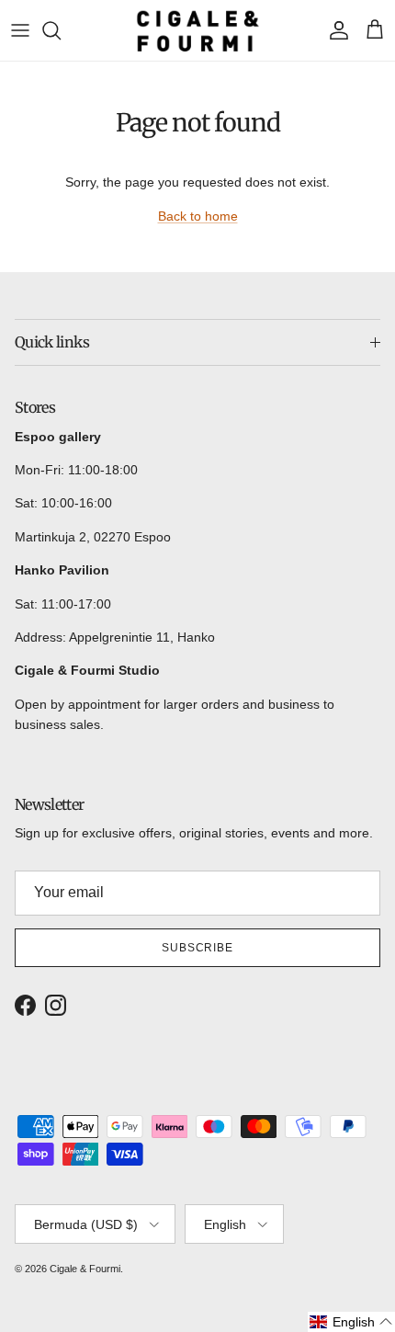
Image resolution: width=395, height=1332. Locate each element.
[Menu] (20, 30)
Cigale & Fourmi (85, 1268)
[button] (351, 1322)
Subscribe (198, 947)
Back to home (198, 216)
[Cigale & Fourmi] (198, 30)
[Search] (60, 30)
